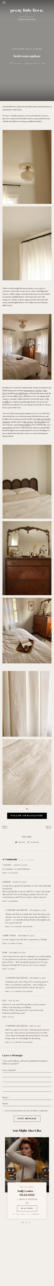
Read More (27, 1208)
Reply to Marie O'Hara (12, 943)
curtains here (29, 391)
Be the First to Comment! (27, 1214)
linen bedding (25, 425)
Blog (29, 49)
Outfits (32, 1199)
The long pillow (40, 422)
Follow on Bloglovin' (27, 816)
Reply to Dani (9, 969)
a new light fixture (21, 393)
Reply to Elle (8, 1017)
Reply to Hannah (10, 901)
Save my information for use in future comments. (26, 1111)
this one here (28, 422)
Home (38, 49)
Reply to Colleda (10, 873)
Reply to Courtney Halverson (19, 927)
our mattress (7, 428)
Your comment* (9, 1070)
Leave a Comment (27, 860)
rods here (38, 391)
